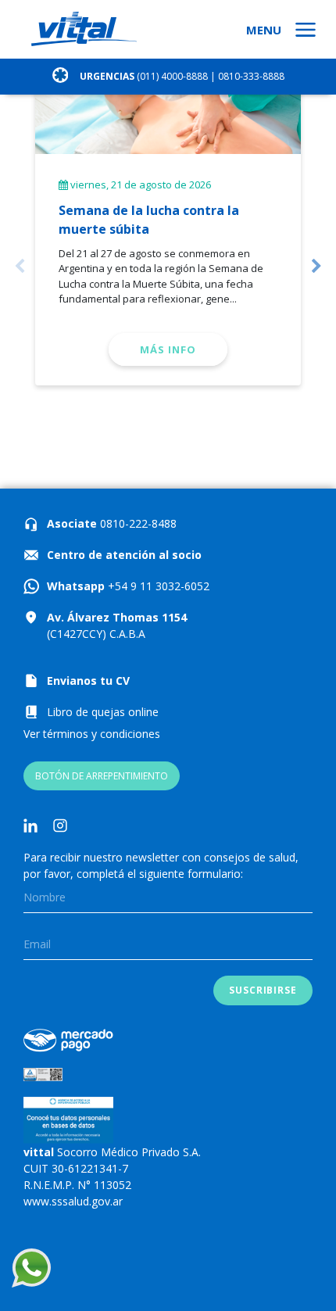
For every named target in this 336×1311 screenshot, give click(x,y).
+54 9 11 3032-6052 (157, 585)
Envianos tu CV (88, 680)
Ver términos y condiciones (91, 733)
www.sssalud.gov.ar (73, 1201)
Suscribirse (263, 990)
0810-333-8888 (251, 76)
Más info (167, 349)
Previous (19, 266)
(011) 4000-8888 (172, 76)
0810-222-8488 (137, 523)
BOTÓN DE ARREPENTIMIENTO (101, 776)
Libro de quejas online (103, 711)
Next (316, 266)
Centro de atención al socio (124, 554)
